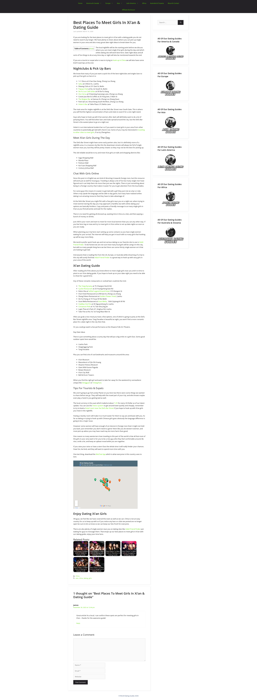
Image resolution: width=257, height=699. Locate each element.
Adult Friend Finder (102, 257)
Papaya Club (83, 89)
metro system (97, 405)
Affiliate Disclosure (128, 10)
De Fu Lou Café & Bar (86, 91)
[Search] (181, 22)
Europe (108, 3)
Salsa (80, 84)
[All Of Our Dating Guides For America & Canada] (171, 53)
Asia (118, 3)
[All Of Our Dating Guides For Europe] (171, 88)
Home (80, 3)
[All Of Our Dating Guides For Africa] (171, 199)
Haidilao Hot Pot (84, 304)
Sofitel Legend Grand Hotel (99, 291)
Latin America (131, 3)
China (78, 576)
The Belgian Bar (84, 99)
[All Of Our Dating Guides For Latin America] (171, 163)
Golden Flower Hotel (108, 296)
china (81, 578)
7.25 (115, 403)
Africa (144, 3)
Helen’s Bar (82, 104)
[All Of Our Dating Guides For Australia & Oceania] (171, 235)
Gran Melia (102, 301)
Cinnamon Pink (84, 306)
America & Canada (92, 3)
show (91, 49)
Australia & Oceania (157, 3)
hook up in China (119, 60)
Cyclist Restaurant (85, 288)
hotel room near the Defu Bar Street (100, 408)
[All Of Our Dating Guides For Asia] (171, 125)
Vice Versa (82, 94)
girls (90, 578)
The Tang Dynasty (85, 286)
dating (86, 578)
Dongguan (86, 383)
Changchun (97, 383)
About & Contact (173, 3)
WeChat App (101, 454)
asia (77, 578)
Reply (78, 623)
